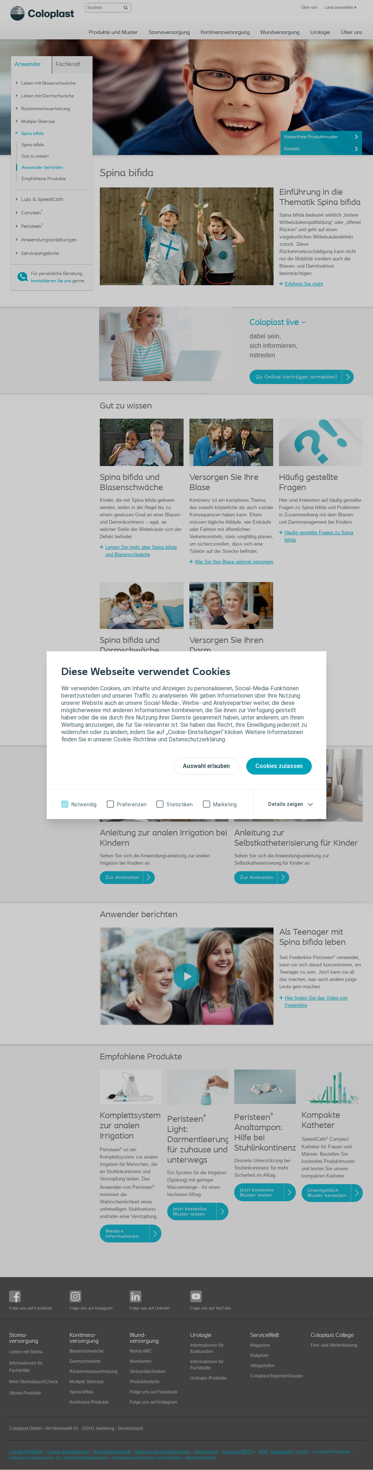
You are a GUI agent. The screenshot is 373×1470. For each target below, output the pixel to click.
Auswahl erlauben (206, 766)
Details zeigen (285, 804)
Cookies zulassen (279, 766)
